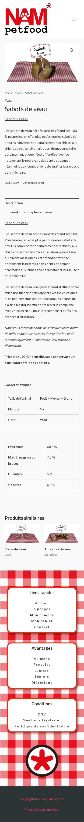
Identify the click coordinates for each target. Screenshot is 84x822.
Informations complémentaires (29, 212)
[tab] (42, 202)
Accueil (9, 93)
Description (14, 203)
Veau (19, 93)
